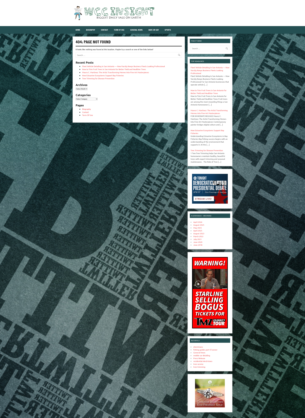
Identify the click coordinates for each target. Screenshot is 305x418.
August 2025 (198, 225)
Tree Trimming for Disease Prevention (98, 78)
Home (78, 30)
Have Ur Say (153, 30)
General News (136, 30)
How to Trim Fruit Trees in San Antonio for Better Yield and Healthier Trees (114, 69)
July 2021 (197, 239)
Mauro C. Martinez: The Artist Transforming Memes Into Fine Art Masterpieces (115, 72)
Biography (90, 30)
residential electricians (202, 361)
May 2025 (197, 228)
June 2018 (197, 245)
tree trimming (199, 367)
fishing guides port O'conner (205, 349)
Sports (168, 30)
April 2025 (197, 230)
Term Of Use (119, 30)
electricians (198, 347)
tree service (198, 364)
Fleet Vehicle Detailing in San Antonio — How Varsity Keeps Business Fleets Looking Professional (123, 66)
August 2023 (198, 233)
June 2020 (197, 242)
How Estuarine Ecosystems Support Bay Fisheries (103, 75)
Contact (104, 30)
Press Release (199, 358)
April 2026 (197, 222)
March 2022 (198, 236)
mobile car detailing (201, 355)
